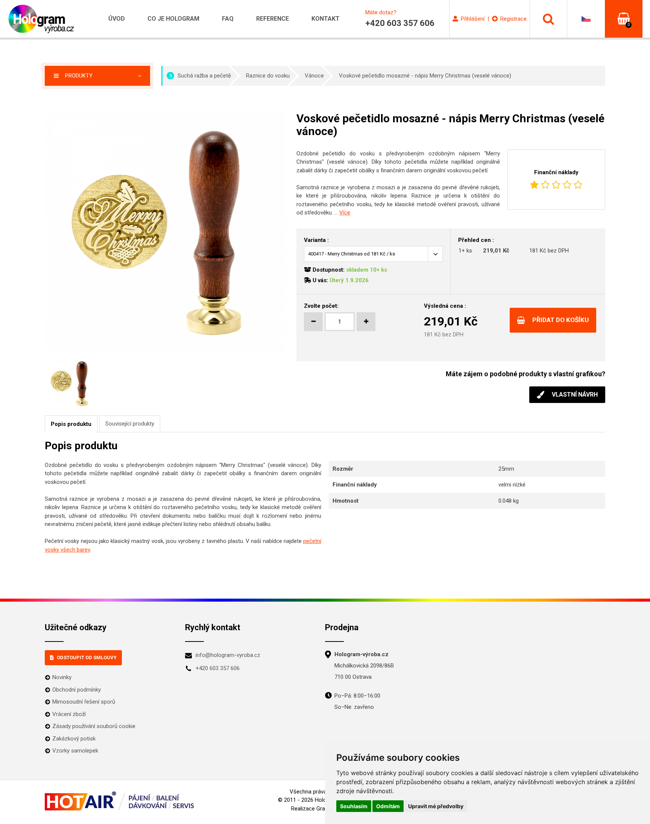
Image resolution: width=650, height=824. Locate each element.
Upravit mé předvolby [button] (435, 806)
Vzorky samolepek (75, 750)
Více (344, 212)
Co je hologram (173, 18)
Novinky (61, 677)
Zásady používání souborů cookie (93, 726)
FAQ (228, 18)
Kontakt (325, 18)
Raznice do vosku (268, 75)
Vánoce (314, 75)
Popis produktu (71, 424)
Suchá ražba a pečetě (200, 75)
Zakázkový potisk (74, 738)
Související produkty (129, 423)
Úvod (116, 18)
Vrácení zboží (69, 714)
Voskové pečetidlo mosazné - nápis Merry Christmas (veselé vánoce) (425, 75)
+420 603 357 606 (218, 668)
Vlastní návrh (575, 394)
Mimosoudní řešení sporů (83, 701)
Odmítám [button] (388, 806)
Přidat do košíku (560, 320)
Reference (272, 18)
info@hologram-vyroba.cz (228, 655)
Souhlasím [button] (354, 806)
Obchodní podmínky (76, 689)
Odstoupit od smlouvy (87, 657)
